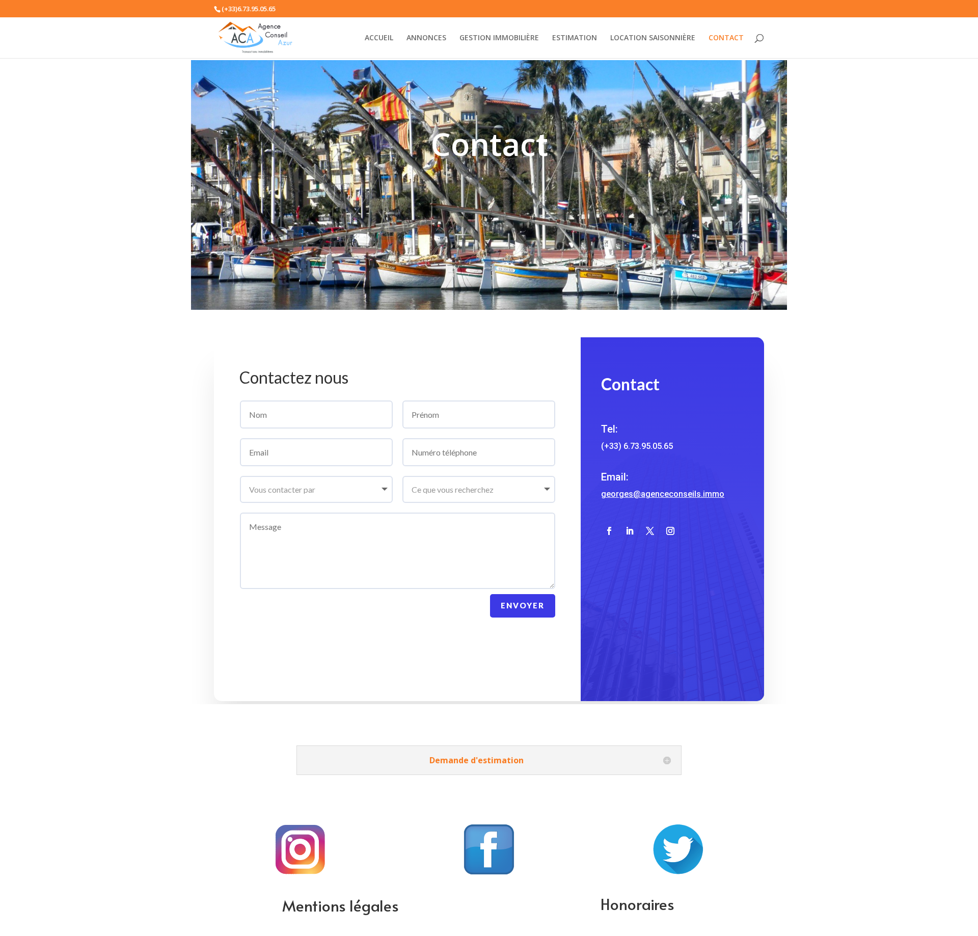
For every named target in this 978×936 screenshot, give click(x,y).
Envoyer (523, 605)
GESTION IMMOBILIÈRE (499, 38)
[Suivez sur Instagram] (670, 531)
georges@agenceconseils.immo (662, 494)
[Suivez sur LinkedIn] (629, 531)
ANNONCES (426, 38)
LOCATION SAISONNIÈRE (652, 38)
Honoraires (637, 903)
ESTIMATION (574, 38)
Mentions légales (340, 905)
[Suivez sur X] (650, 531)
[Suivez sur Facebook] (609, 531)
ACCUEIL (379, 38)
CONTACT (726, 38)
